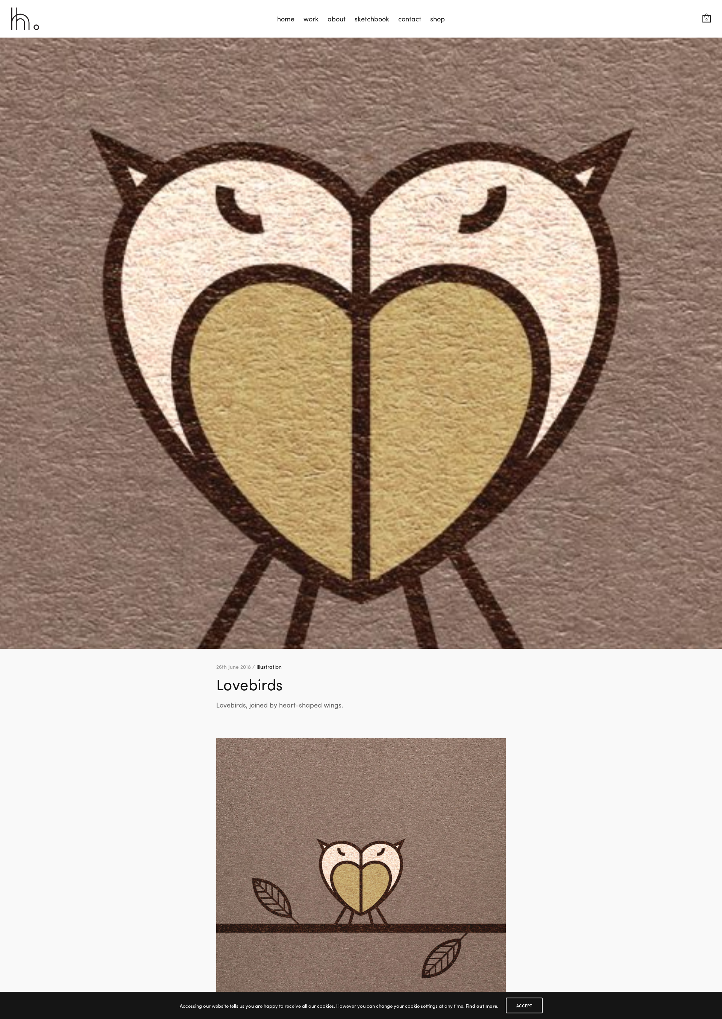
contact (409, 18)
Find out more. (482, 1005)
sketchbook (372, 18)
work (311, 18)
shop (437, 18)
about (337, 18)
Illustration (269, 666)
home (285, 18)
